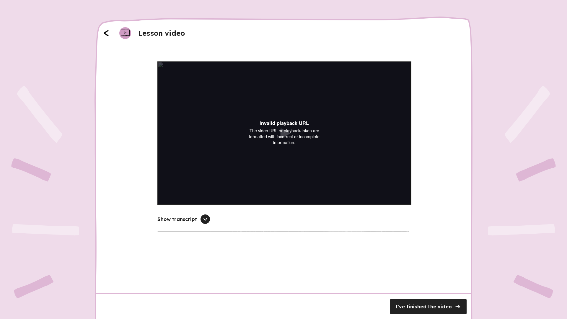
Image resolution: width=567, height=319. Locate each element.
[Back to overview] (106, 33)
